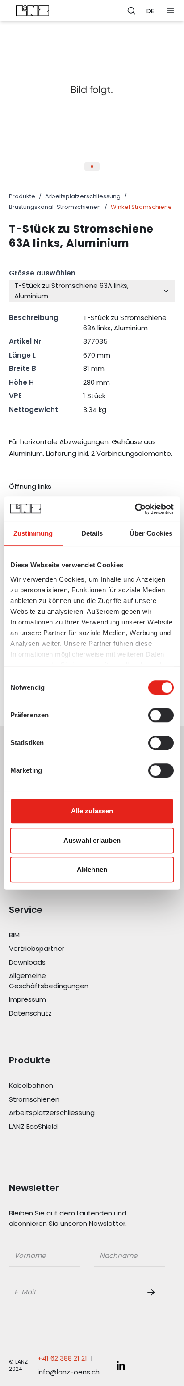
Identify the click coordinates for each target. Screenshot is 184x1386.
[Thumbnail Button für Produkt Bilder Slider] (92, 166)
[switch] (161, 715)
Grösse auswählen (42, 273)
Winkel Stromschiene (141, 207)
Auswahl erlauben (92, 840)
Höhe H (21, 382)
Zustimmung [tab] (33, 533)
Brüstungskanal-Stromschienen (55, 207)
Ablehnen (92, 869)
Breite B (22, 368)
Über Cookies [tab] (151, 533)
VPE (15, 395)
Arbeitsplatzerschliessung (83, 196)
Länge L (22, 355)
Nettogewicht (33, 409)
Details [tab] (92, 533)
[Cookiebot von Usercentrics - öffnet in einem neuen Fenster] (135, 509)
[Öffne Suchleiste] (131, 10)
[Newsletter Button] (153, 1292)
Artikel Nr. (26, 341)
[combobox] (92, 291)
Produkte (22, 196)
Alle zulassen (92, 811)
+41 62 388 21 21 (62, 1358)
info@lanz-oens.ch (69, 1372)
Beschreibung (34, 317)
